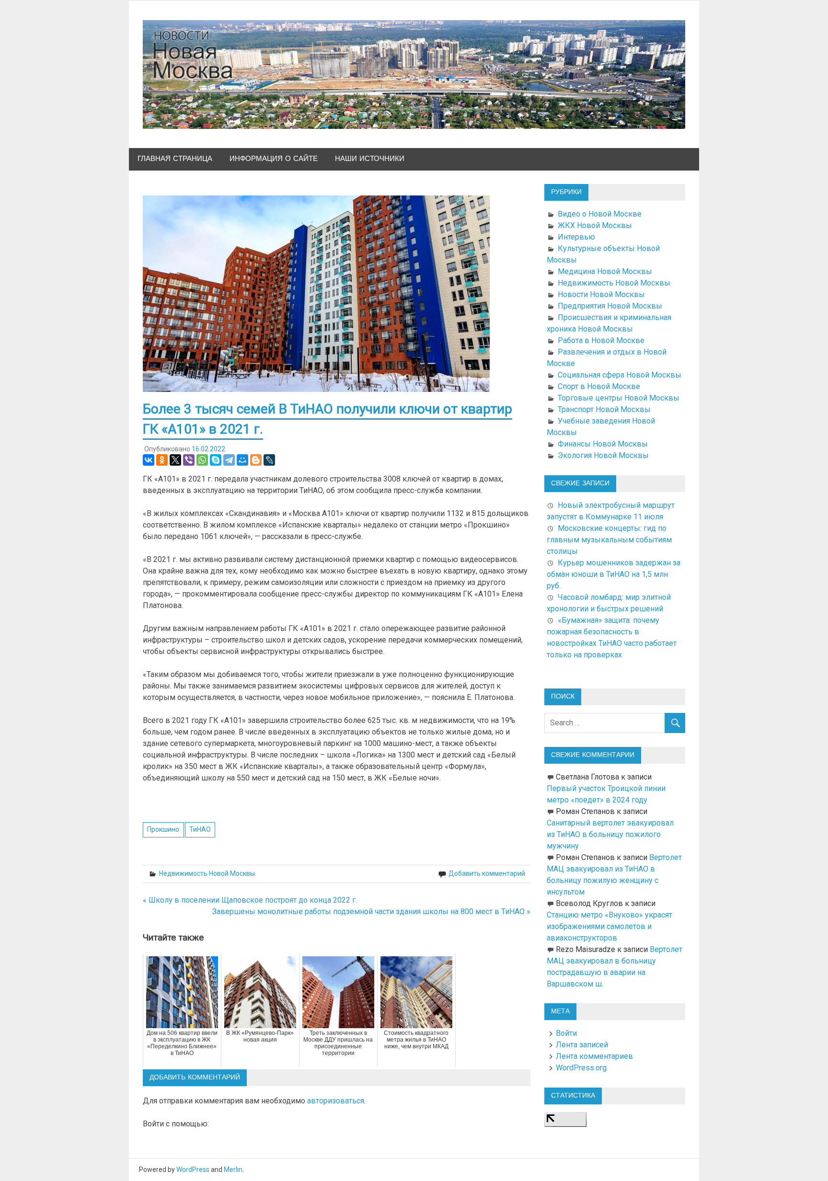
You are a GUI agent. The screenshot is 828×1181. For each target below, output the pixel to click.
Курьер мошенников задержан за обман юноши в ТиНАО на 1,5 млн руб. (613, 574)
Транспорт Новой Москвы (604, 409)
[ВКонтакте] (148, 460)
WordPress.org (581, 1067)
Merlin (233, 1169)
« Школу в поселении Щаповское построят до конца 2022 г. (250, 900)
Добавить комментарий (486, 873)
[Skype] (215, 460)
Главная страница (175, 158)
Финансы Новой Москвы (603, 443)
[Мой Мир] (242, 460)
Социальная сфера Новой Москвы (619, 374)
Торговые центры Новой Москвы (618, 397)
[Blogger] (256, 460)
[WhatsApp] (202, 460)
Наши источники (369, 158)
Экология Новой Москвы (603, 455)
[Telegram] (229, 460)
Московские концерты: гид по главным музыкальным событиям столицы (609, 540)
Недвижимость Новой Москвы (207, 873)
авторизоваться (335, 1100)
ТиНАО (200, 829)
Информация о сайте (274, 158)
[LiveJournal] (269, 460)
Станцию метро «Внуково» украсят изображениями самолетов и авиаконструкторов (609, 926)
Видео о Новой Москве (600, 213)
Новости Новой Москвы (601, 294)
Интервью (576, 236)
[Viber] (189, 460)
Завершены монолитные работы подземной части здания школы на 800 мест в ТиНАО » (371, 911)
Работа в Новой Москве (601, 340)
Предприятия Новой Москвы (610, 305)
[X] (175, 460)
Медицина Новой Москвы (605, 271)
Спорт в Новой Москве (599, 386)
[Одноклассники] (162, 460)
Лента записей (582, 1044)
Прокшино (163, 829)
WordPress (192, 1169)
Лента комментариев (594, 1056)
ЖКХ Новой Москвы (595, 225)
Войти (566, 1033)
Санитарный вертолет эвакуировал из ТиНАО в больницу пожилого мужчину (610, 834)
